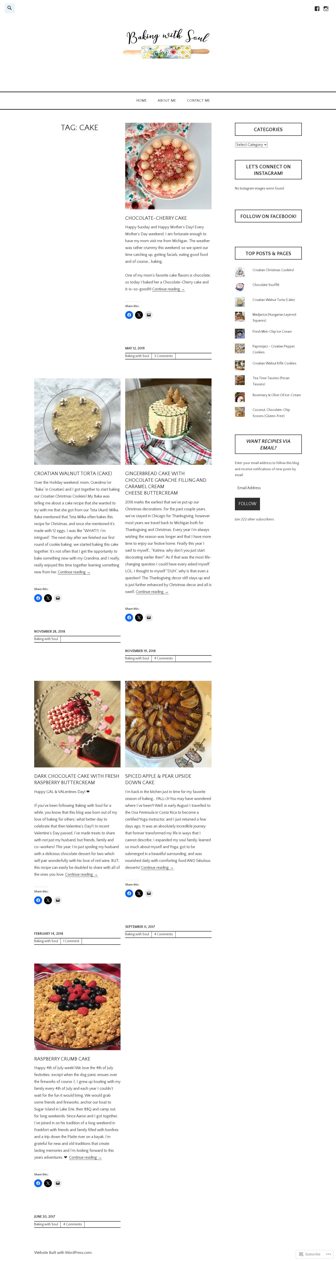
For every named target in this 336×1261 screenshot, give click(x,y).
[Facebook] (316, 10)
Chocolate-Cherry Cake (156, 218)
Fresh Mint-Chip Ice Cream (272, 332)
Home (141, 100)
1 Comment (71, 941)
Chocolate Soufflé (266, 285)
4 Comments (163, 658)
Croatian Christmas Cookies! (273, 270)
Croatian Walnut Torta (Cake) (73, 473)
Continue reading (168, 289)
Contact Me (198, 100)
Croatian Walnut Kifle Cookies (274, 363)
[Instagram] (325, 10)
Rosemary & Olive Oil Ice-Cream (277, 395)
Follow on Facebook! (268, 216)
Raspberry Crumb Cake (62, 1059)
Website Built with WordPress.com (63, 1252)
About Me (167, 100)
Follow (247, 503)
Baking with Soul (137, 356)
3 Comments (163, 356)
